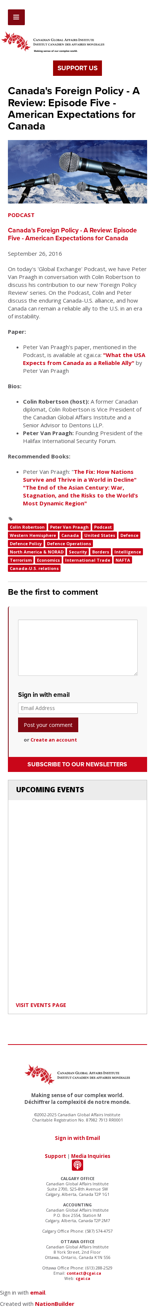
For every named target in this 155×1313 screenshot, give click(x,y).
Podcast (103, 527)
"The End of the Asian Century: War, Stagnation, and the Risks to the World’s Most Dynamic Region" (80, 495)
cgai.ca (83, 1278)
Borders (100, 552)
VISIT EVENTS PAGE (41, 1004)
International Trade (87, 560)
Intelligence (127, 552)
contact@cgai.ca (84, 1273)
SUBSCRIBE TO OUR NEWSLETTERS (77, 764)
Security (78, 552)
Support (55, 1156)
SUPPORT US (77, 68)
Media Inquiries (90, 1156)
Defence (129, 535)
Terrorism (21, 560)
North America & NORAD (37, 552)
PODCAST (21, 215)
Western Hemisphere (33, 535)
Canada (70, 535)
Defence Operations (69, 543)
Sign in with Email (77, 1138)
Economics (48, 560)
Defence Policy (26, 543)
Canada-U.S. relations (34, 568)
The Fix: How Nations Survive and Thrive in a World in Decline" (80, 475)
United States (99, 535)
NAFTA (122, 560)
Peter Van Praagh (69, 527)
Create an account (53, 739)
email (37, 1292)
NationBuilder (54, 1303)
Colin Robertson (27, 527)
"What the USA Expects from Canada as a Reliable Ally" (84, 358)
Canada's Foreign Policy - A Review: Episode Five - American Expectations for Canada (72, 234)
